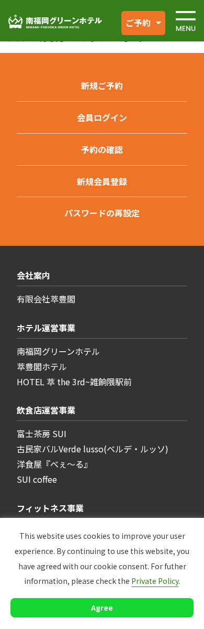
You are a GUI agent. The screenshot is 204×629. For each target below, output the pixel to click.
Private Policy (154, 581)
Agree (102, 607)
